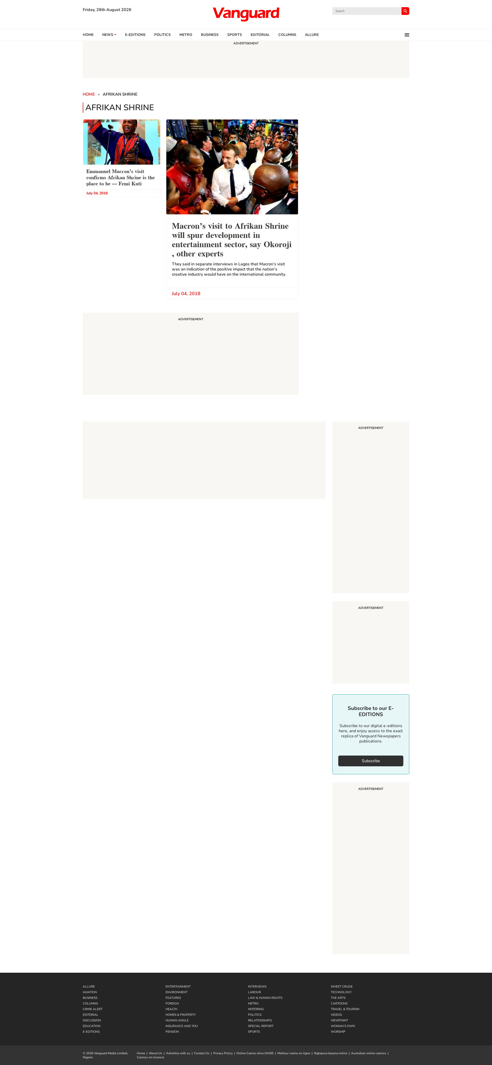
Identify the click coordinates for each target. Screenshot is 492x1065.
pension (172, 1032)
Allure (89, 986)
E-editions (135, 35)
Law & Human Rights (265, 998)
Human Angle (177, 1020)
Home (88, 35)
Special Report (260, 1026)
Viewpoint (339, 1020)
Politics (162, 35)
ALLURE (312, 35)
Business (210, 35)
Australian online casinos (368, 1053)
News (107, 35)
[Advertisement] (370, 508)
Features (173, 998)
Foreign (172, 1003)
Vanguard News (246, 14)
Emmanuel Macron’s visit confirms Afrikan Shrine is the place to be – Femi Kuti (120, 176)
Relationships (260, 1020)
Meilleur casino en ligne (293, 1053)
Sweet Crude (342, 986)
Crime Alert (92, 1009)
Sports (234, 35)
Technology (341, 992)
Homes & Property (181, 1015)
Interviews (257, 986)
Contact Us (201, 1053)
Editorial (260, 35)
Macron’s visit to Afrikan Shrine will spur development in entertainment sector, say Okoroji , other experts (232, 239)
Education (91, 1026)
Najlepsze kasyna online (330, 1053)
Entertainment (178, 986)
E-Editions (91, 1032)
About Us (155, 1053)
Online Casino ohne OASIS (255, 1053)
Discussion (92, 1020)
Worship (338, 1032)
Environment (177, 992)
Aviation (90, 992)
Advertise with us (178, 1053)
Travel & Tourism (345, 1009)
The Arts (338, 998)
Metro (185, 35)
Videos (336, 1015)
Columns (287, 35)
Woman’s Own (343, 1026)
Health (171, 1009)
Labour (254, 992)
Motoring (256, 1009)
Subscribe (371, 761)
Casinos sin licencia (150, 1057)
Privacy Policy (223, 1053)
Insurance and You (182, 1026)
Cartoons (339, 1003)
